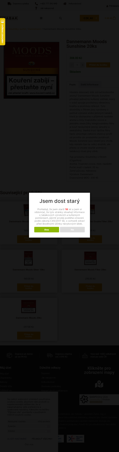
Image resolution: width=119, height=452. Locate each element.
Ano (46, 229)
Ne (72, 229)
